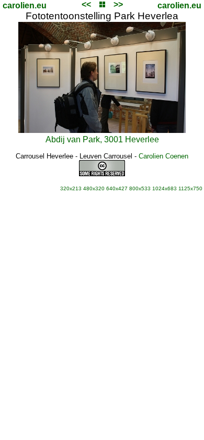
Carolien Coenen (163, 156)
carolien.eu (25, 5)
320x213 (71, 188)
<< (86, 4)
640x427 (117, 188)
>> (118, 4)
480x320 (94, 188)
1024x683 (164, 188)
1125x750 (190, 188)
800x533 (140, 188)
